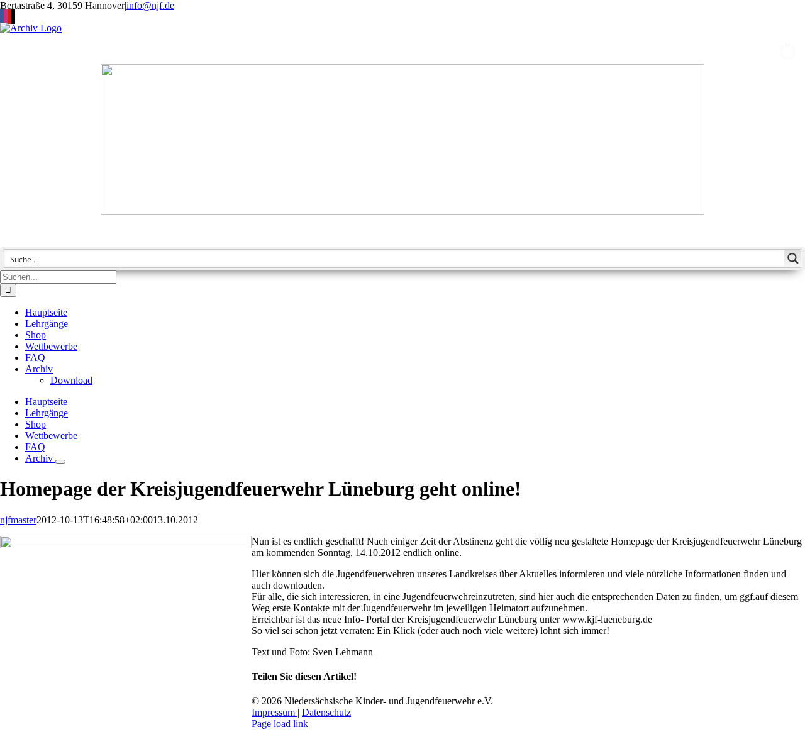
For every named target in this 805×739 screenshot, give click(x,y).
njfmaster (18, 519)
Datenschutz (326, 712)
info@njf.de (150, 5)
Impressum (274, 712)
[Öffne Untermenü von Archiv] (60, 462)
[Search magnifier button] (793, 258)
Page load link (280, 723)
